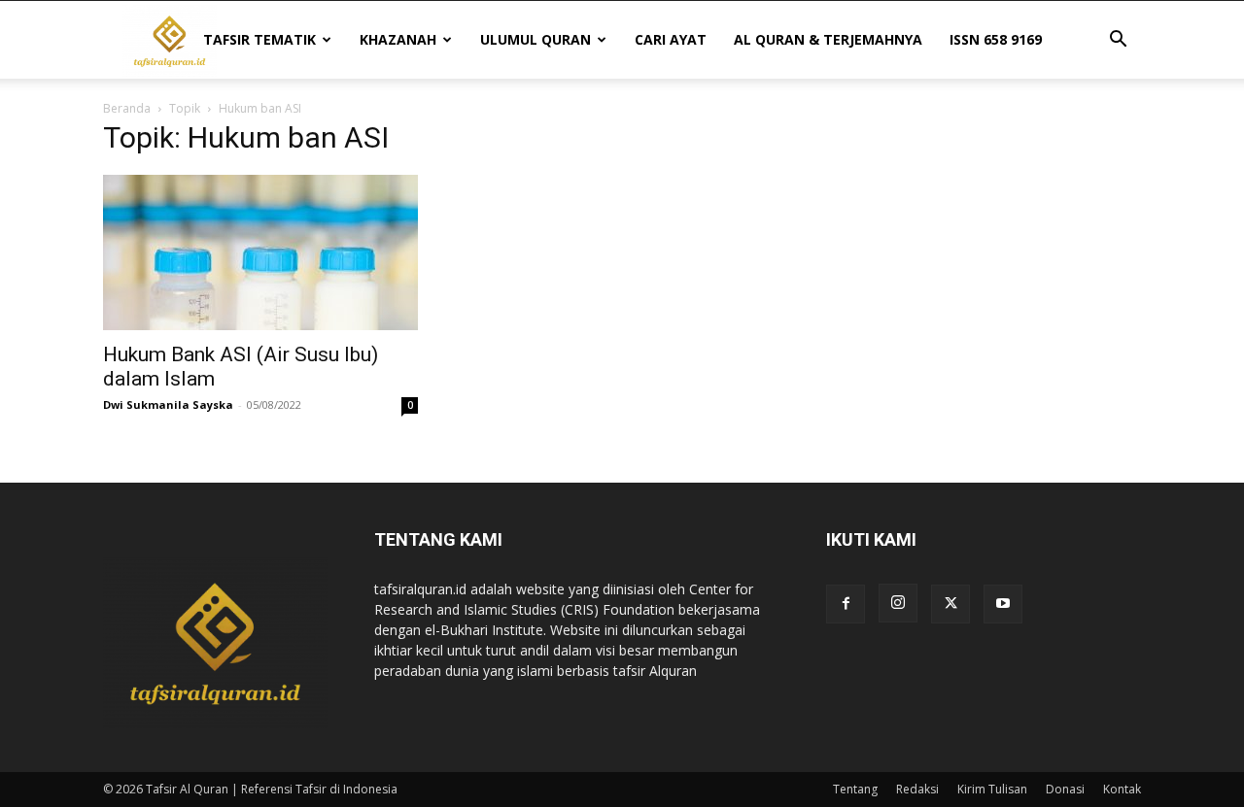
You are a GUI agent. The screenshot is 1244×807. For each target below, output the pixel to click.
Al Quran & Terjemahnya (828, 39)
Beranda (127, 108)
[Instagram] (898, 603)
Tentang (855, 789)
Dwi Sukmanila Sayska (168, 404)
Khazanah (398, 39)
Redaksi (917, 789)
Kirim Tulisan (992, 789)
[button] (1117, 41)
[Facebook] (845, 604)
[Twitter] (950, 604)
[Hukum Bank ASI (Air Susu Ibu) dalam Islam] (260, 252)
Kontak (1122, 789)
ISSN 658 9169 (996, 39)
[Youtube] (1003, 604)
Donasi (1065, 789)
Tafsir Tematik (259, 39)
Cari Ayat (671, 39)
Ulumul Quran (535, 39)
